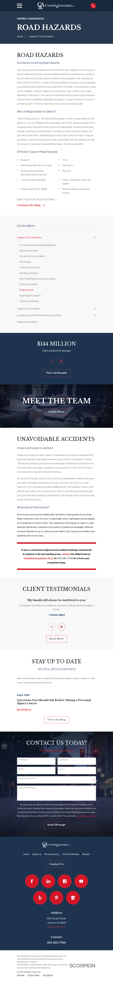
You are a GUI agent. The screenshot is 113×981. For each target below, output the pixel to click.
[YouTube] (81, 881)
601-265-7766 (56, 942)
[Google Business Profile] (73, 898)
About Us (36, 854)
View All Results (56, 372)
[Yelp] (40, 898)
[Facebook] (32, 881)
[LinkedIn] (48, 881)
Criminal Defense (70, 854)
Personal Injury (51, 854)
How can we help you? (27, 788)
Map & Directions (56, 926)
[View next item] (61, 361)
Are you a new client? (27, 778)
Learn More (56, 411)
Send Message (56, 824)
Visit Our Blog (57, 719)
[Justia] (65, 881)
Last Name (63, 760)
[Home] (56, 5)
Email (61, 769)
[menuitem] (54, 237)
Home (26, 854)
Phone (21, 769)
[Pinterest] (56, 898)
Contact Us (56, 864)
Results (86, 854)
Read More (56, 638)
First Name (23, 760)
